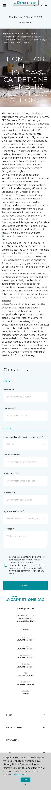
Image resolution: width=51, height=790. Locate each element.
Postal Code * (10, 492)
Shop (9, 715)
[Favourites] (40, 6)
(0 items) (46, 6)
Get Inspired (14, 727)
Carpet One (8, 33)
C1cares (33, 33)
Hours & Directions (25, 621)
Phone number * (11, 455)
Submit (25, 585)
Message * (8, 529)
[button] (35, 6)
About (21, 33)
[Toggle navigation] (4, 6)
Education (12, 740)
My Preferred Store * (13, 511)
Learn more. (19, 774)
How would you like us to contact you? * (23, 437)
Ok (25, 779)
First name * (9, 389)
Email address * (11, 474)
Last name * (9, 408)
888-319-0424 (25, 22)
